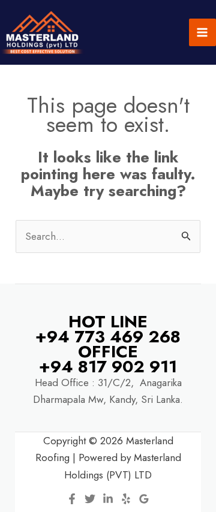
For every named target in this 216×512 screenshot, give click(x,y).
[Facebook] (72, 498)
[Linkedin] (108, 498)
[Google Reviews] (144, 498)
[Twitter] (90, 498)
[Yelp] (126, 498)
